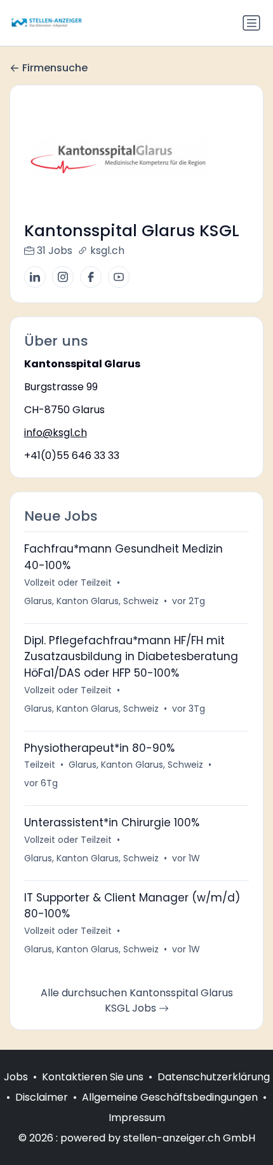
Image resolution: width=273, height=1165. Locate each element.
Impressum (137, 1117)
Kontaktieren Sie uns (92, 1077)
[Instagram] (63, 277)
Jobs (16, 1077)
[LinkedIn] (35, 277)
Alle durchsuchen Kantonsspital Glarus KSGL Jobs (137, 1000)
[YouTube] (119, 277)
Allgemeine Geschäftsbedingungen (170, 1097)
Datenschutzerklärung (213, 1077)
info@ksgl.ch (55, 432)
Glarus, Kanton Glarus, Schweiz (91, 601)
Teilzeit (39, 764)
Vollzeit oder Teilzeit (68, 582)
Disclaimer (41, 1097)
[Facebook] (91, 277)
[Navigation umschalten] (251, 23)
